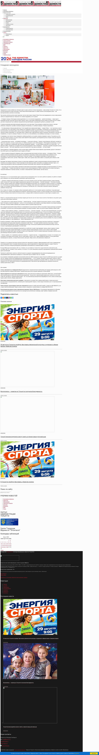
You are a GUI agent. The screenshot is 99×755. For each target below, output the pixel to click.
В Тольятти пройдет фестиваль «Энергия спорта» (17, 482)
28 (7, 547)
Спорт (4, 53)
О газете (5, 585)
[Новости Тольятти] (31, 6)
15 (9, 543)
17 (1, 545)
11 (2, 543)
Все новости (3, 573)
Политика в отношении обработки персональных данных (14, 577)
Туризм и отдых (7, 54)
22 (9, 545)
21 (7, 545)
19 (4, 545)
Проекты (5, 46)
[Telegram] (12, 298)
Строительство (6, 43)
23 (10, 545)
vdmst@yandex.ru (4, 741)
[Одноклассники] (3, 298)
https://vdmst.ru (4, 743)
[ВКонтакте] (1, 298)
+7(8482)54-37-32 (6, 739)
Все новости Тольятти (8, 69)
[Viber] (9, 298)
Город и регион (6, 40)
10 (1, 543)
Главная (5, 68)
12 (4, 543)
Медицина (5, 50)
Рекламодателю (7, 588)
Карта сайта (3, 575)
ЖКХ (4, 45)
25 (2, 547)
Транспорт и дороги (7, 42)
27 (6, 547)
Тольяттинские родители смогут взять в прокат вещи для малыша (23, 436)
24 (1, 547)
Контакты (5, 592)
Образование (6, 49)
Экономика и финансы (8, 39)
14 (7, 543)
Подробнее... (77, 753)
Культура (5, 52)
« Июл (2, 550)
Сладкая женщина (7, 72)
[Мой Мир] (5, 298)
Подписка (5, 590)
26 (4, 547)
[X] (7, 298)
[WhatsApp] (11, 298)
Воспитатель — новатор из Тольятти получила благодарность (21, 391)
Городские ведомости (20, 749)
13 (6, 543)
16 (10, 543)
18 (2, 545)
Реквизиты (5, 591)
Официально (6, 587)
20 (6, 545)
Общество (5, 47)
